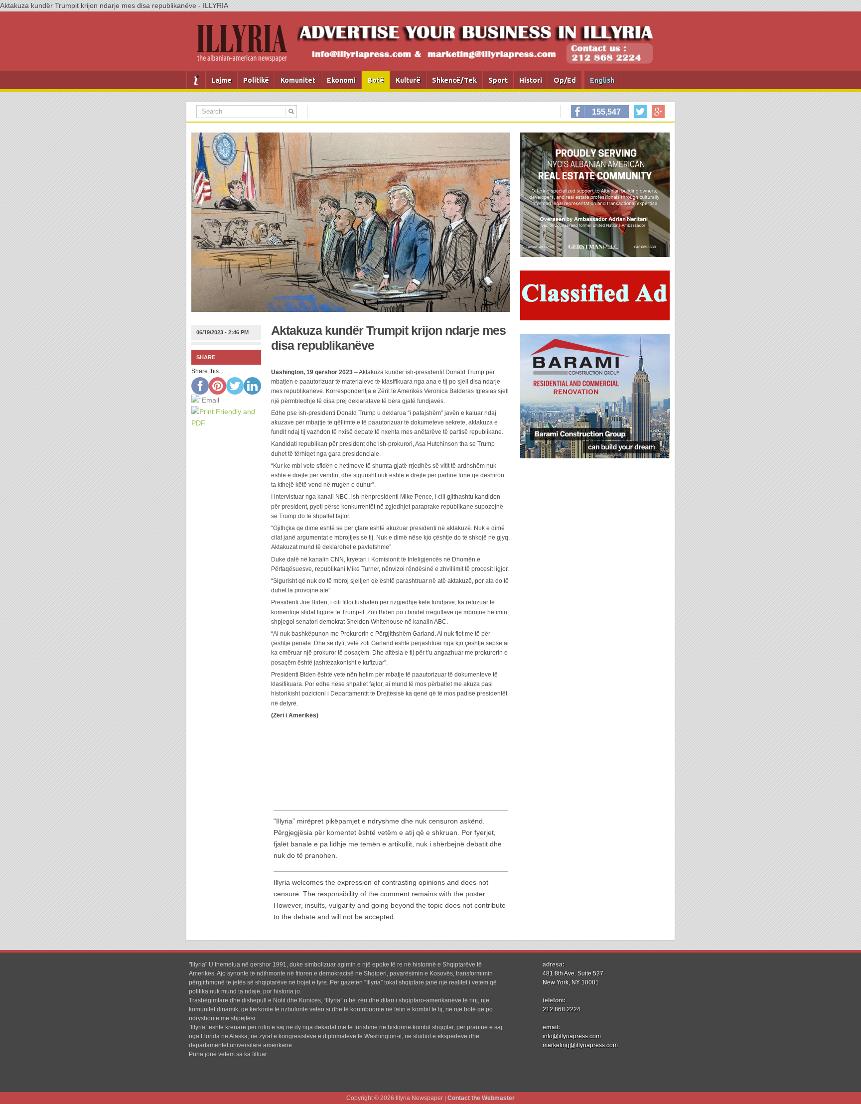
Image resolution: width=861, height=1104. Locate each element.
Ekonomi (341, 80)
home (196, 80)
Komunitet (298, 80)
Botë (375, 80)
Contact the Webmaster (481, 1098)
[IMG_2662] (595, 255)
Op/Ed (565, 80)
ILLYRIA (246, 47)
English (602, 80)
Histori (530, 80)
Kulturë (408, 80)
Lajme (221, 80)
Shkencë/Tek (454, 80)
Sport (498, 80)
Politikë (256, 80)
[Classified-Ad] (595, 318)
